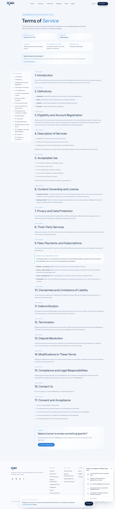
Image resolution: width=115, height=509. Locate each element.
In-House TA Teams (69, 481)
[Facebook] (23, 478)
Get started (102, 3)
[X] (16, 478)
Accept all (89, 503)
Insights (73, 3)
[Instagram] (19, 478)
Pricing (66, 3)
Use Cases (41, 3)
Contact (80, 476)
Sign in (93, 3)
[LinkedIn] (12, 478)
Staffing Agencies (68, 478)
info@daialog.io (64, 37)
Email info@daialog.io (30, 61)
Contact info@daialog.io (46, 444)
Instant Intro (50, 3)
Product (32, 3)
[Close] (111, 468)
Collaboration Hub (55, 484)
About (80, 471)
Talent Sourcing (54, 476)
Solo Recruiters (68, 471)
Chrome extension (55, 493)
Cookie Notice (26, 504)
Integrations (59, 3)
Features (52, 471)
